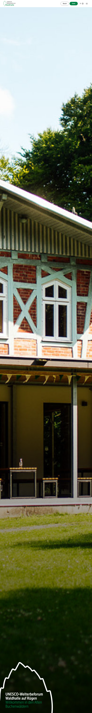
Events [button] (73, 3)
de (82, 3)
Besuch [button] (65, 3)
